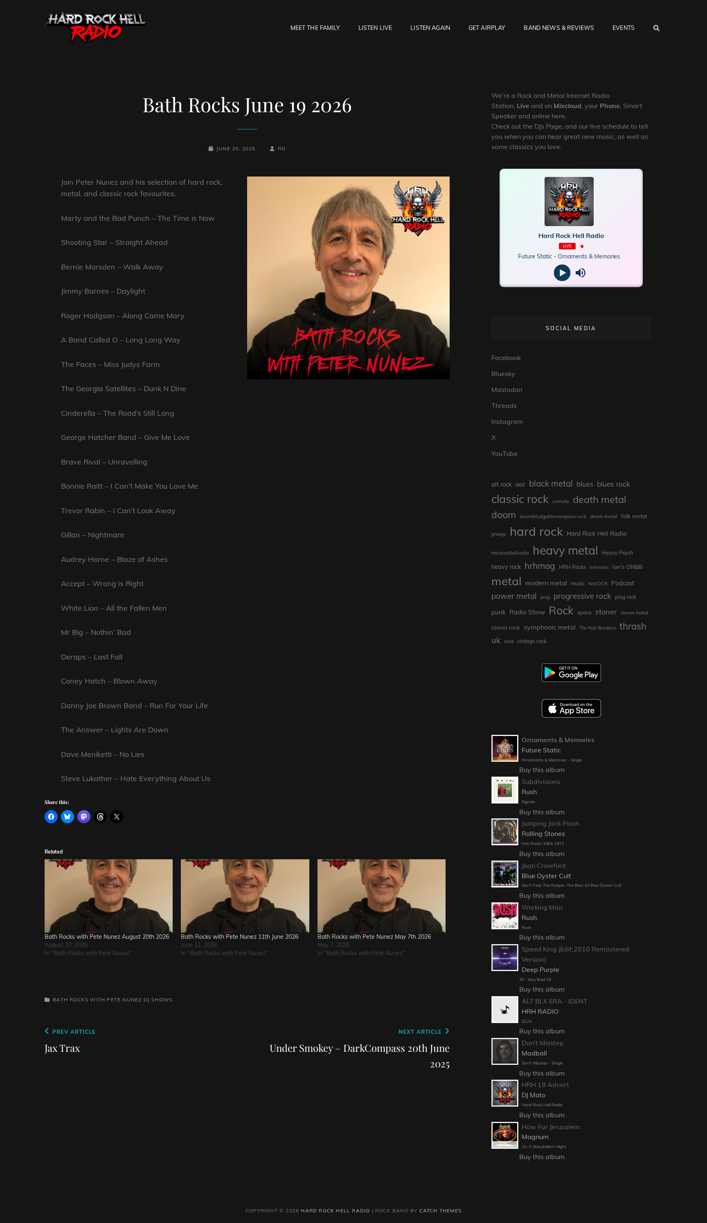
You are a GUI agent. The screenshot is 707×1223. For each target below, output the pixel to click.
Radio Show (527, 612)
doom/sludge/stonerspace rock (553, 516)
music (578, 583)
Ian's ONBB (627, 566)
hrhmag (540, 565)
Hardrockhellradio (510, 553)
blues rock (613, 484)
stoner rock (505, 627)
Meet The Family (315, 28)
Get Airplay (487, 28)
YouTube (504, 453)
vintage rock (532, 641)
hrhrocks (599, 567)
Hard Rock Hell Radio (596, 533)
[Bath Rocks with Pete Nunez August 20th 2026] (109, 896)
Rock (561, 610)
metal (506, 581)
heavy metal (565, 550)
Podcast (622, 583)
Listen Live (375, 28)
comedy (560, 501)
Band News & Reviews (559, 28)
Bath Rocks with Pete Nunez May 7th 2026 (374, 936)
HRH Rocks (572, 567)
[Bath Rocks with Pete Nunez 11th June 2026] (245, 896)
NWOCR (598, 583)
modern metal (546, 583)
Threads (504, 405)
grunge (498, 534)
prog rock (625, 597)
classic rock (520, 499)
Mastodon (506, 389)
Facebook (506, 357)
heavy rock (506, 567)
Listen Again (430, 28)
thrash (632, 626)
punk (498, 612)
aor (520, 484)
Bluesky (503, 373)
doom (503, 515)
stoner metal (634, 612)
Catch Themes (440, 1210)
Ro (282, 148)
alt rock (501, 484)
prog (545, 597)
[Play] (562, 273)
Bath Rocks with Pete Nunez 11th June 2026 (239, 936)
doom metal (603, 516)
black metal (551, 483)
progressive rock (582, 596)
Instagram (507, 421)
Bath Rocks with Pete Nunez (97, 1000)
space (584, 612)
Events (623, 28)
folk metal (634, 515)
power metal (514, 596)
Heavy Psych (617, 552)
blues (584, 484)
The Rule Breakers (597, 628)
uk (495, 640)
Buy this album (542, 770)
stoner (606, 611)
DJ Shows (158, 1000)
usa (508, 640)
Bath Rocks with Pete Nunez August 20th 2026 (107, 936)
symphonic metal (550, 627)
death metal (599, 499)
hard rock (536, 531)
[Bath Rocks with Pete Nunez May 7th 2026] (381, 896)
